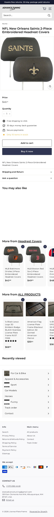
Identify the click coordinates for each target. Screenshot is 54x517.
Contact (30, 439)
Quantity (6, 108)
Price (5, 97)
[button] (11, 341)
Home (4, 24)
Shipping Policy (9, 443)
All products (32, 432)
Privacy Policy (8, 436)
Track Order (32, 443)
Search (5, 432)
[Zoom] (50, 86)
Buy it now (27, 151)
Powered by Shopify (38, 511)
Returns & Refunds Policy (13, 439)
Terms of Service (9, 446)
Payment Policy (9, 450)
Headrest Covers (30, 241)
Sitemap (6, 453)
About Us (31, 436)
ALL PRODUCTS (29, 294)
